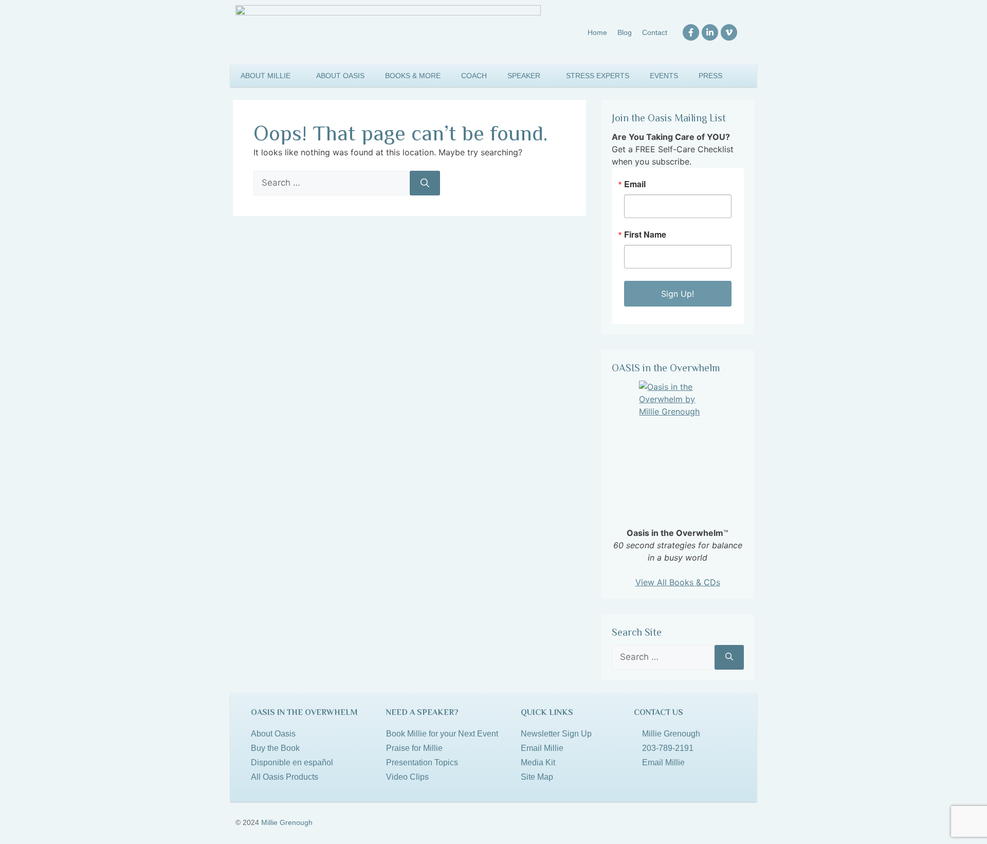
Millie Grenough (287, 822)
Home (597, 32)
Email (635, 184)
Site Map (537, 777)
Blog (624, 32)
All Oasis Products (284, 777)
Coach (474, 75)
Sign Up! (677, 294)
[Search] (425, 183)
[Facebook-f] (691, 32)
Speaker (523, 75)
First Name (645, 234)
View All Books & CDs (677, 582)
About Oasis (340, 75)
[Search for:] (331, 182)
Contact (654, 32)
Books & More (413, 75)
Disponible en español (292, 762)
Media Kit (538, 762)
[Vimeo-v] (729, 32)
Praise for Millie (414, 748)
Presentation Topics (422, 762)
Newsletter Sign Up (556, 733)
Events (664, 75)
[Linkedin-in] (710, 32)
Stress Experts (597, 75)
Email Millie (542, 748)
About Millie (265, 75)
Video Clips (407, 777)
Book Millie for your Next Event (442, 733)
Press (710, 75)
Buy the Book (275, 748)
